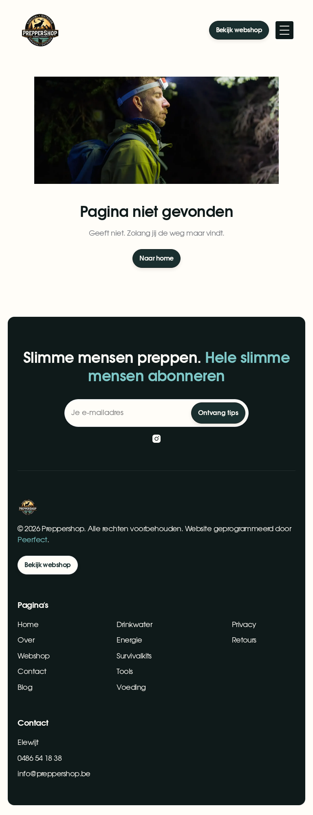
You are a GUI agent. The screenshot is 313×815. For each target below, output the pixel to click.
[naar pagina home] (40, 30)
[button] (284, 30)
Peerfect (32, 540)
